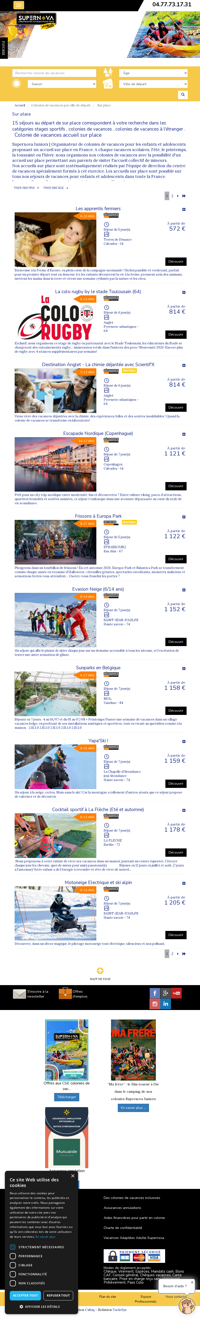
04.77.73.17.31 (171, 4)
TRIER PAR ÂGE (53, 188)
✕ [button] (192, 1282)
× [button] (72, 1176)
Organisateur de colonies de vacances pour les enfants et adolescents (118, 144)
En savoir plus (45, 1237)
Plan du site (107, 1297)
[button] (41, 1306)
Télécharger (66, 1097)
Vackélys (120, 1310)
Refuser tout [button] (58, 1295)
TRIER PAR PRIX (24, 188)
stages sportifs (50, 129)
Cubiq (89, 1310)
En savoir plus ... (133, 1107)
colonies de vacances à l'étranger (149, 129)
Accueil (20, 105)
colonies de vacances (90, 129)
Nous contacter (176, 1297)
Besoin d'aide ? (175, 1286)
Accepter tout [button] (25, 1295)
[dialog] (41, 1242)
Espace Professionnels (146, 1299)
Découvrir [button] (176, 261)
